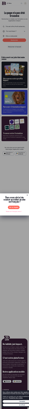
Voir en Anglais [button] (13, 207)
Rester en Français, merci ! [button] (14, 211)
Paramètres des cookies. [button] (16, 398)
